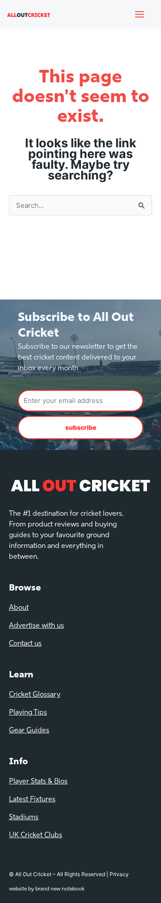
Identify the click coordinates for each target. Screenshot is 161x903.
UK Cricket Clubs (35, 835)
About (19, 608)
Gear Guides (29, 730)
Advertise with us (36, 625)
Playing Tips (28, 712)
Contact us (25, 643)
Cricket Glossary (34, 694)
